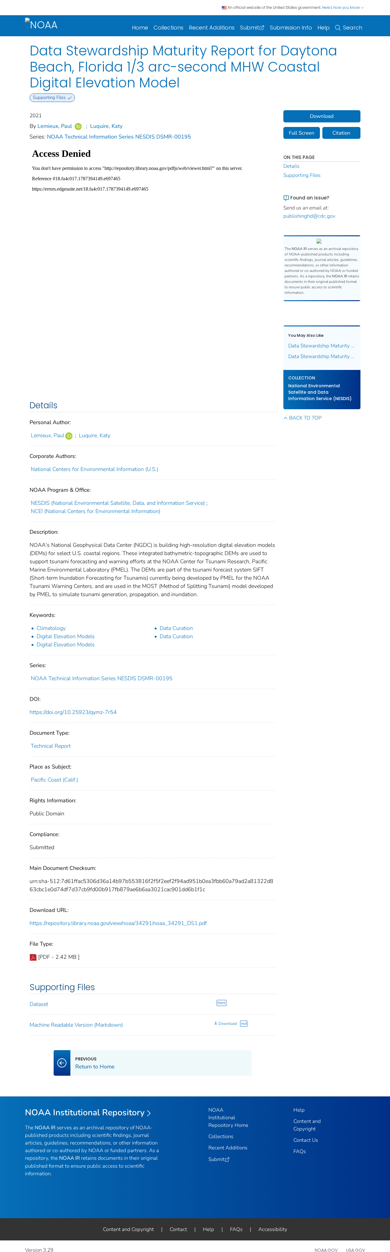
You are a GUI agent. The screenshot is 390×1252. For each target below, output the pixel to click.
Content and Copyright (128, 1229)
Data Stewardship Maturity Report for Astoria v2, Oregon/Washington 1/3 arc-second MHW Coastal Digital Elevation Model (322, 345)
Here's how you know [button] (341, 7)
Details (291, 166)
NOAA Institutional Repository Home (228, 1117)
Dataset (39, 1004)
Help (323, 27)
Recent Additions (212, 27)
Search (352, 27)
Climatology (51, 628)
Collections (168, 27)
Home (140, 27)
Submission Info (291, 27)
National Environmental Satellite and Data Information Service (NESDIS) (320, 392)
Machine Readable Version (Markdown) (76, 1025)
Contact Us (305, 1140)
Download (227, 1023)
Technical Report (51, 746)
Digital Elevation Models (66, 636)
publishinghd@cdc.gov (309, 216)
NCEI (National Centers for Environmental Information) (95, 511)
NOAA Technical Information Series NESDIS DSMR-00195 (119, 136)
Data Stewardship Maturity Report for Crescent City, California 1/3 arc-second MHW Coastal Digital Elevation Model (322, 356)
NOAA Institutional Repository (85, 1112)
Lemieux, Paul (54, 126)
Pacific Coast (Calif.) (54, 779)
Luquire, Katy (106, 126)
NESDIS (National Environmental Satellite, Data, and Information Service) (118, 503)
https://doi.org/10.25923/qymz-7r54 (73, 712)
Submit (249, 27)
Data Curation (176, 628)
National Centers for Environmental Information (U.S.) (94, 469)
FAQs (299, 1151)
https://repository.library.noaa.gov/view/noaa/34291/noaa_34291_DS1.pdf (118, 923)
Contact (178, 1229)
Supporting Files (302, 175)
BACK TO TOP (305, 417)
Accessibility (272, 1229)
